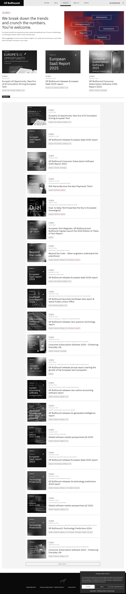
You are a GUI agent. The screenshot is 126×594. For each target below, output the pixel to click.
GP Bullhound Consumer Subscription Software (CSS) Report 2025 (103, 84)
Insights (65, 3)
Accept (88, 586)
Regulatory (72, 587)
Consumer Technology (100, 90)
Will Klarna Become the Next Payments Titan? (71, 186)
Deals (56, 3)
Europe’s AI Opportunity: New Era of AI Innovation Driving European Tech (19, 84)
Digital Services (74, 487)
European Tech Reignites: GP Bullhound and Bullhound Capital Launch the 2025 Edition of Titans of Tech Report (74, 231)
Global (91, 90)
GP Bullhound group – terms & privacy (105, 590)
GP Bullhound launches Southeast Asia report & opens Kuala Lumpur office (71, 300)
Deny (101, 586)
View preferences (116, 586)
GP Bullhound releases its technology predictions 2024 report (72, 482)
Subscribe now (31, 587)
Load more (62, 564)
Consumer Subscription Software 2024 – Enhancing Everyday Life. (73, 346)
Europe (4, 90)
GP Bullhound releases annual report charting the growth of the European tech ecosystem (72, 368)
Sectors (46, 3)
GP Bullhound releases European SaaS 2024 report (73, 277)
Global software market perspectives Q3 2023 (71, 505)
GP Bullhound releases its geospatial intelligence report (72, 414)
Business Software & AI (17, 90)
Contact (86, 3)
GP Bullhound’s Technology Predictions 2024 (70, 528)
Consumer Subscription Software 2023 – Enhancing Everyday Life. (73, 551)
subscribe (10, 38)
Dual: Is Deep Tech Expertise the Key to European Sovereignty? (72, 209)
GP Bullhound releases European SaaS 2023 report (73, 459)
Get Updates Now (115, 3)
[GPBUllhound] (12, 3)
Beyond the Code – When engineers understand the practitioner (73, 254)
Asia (50, 305)
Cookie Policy (93, 590)
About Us (76, 3)
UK (8, 90)
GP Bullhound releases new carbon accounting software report (71, 391)
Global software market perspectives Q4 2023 (71, 437)
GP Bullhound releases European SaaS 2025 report (62, 82)
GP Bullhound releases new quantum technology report (72, 323)
